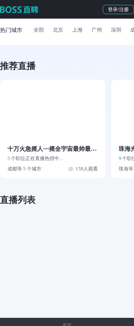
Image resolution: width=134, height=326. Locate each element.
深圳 (116, 30)
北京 (58, 30)
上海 (77, 30)
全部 (39, 30)
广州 (97, 30)
